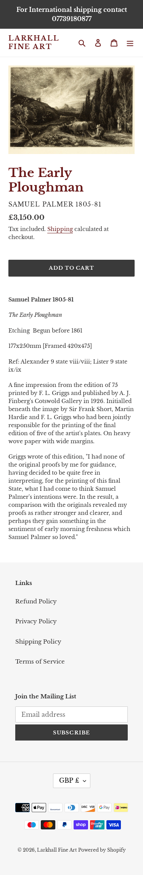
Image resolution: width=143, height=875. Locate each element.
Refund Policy (36, 601)
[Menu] (130, 42)
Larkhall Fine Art (33, 42)
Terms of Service (40, 661)
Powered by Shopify (102, 850)
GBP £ (69, 780)
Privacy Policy (36, 621)
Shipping (60, 229)
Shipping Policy (38, 641)
